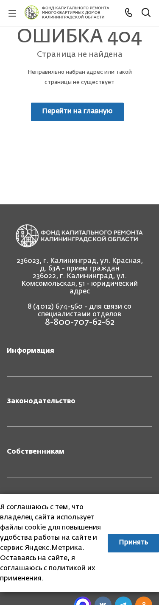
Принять (133, 542)
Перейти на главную (77, 111)
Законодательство (41, 401)
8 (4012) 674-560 (55, 307)
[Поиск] (146, 13)
